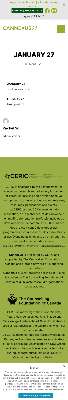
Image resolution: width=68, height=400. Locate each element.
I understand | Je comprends (36, 395)
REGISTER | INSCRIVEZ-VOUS (27, 10)
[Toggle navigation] (61, 29)
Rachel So (35, 64)
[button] (34, 10)
